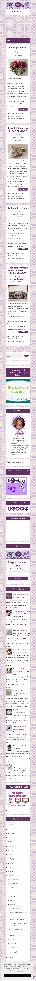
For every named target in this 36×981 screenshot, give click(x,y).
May (11, 935)
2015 (9, 871)
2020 (9, 850)
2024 (9, 833)
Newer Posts (10, 350)
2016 (9, 867)
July (11, 900)
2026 (9, 825)
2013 (9, 957)
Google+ (20, 116)
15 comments (18, 281)
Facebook (20, 113)
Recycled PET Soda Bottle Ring (18, 930)
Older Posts (26, 350)
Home (18, 350)
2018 (9, 859)
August (12, 896)
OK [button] (17, 975)
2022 (9, 842)
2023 (9, 837)
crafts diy (18, 139)
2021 (9, 846)
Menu (8, 40)
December (13, 879)
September (13, 892)
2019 (9, 854)
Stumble (12, 119)
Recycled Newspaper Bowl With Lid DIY (18, 129)
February (13, 948)
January (12, 952)
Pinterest (21, 119)
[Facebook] (13, 11)
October (12, 888)
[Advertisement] (18, 26)
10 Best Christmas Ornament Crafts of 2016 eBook (20, 693)
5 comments (18, 216)
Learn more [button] (20, 971)
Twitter (11, 116)
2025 (9, 829)
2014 (9, 876)
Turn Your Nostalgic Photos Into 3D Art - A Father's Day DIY (18, 270)
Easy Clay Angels (18, 710)
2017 (9, 863)
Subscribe (18, 578)
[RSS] (20, 11)
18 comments (18, 55)
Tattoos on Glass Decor (20, 765)
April (11, 939)
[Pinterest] (15, 11)
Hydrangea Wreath (18, 47)
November (13, 883)
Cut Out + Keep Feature (18, 208)
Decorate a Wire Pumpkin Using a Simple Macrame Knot (21, 671)
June (11, 905)
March (12, 943)
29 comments (18, 140)
